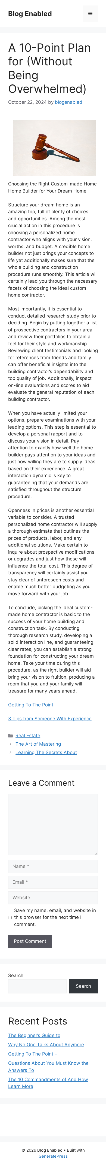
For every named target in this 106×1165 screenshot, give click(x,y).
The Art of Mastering (38, 744)
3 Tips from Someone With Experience (50, 718)
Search (15, 975)
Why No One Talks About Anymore (46, 1044)
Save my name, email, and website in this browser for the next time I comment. (55, 917)
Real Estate (27, 735)
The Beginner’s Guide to (34, 1035)
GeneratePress (53, 1156)
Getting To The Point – (32, 704)
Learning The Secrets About (46, 752)
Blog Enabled (30, 14)
